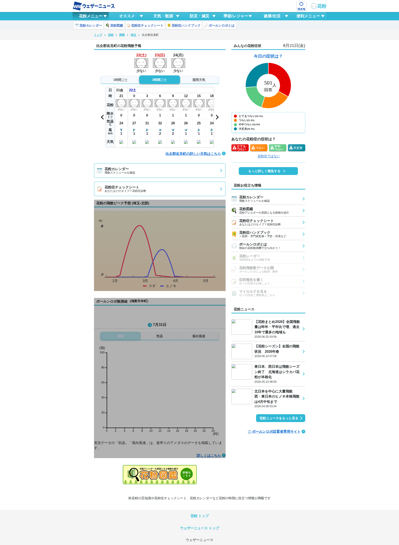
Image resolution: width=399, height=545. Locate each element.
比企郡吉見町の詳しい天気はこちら (193, 154)
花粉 (321, 6)
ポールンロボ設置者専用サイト (276, 431)
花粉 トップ (199, 516)
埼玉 (133, 35)
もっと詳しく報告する (264, 171)
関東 (122, 35)
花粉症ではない (268, 156)
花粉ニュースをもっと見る (279, 418)
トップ (98, 35)
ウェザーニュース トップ (199, 528)
